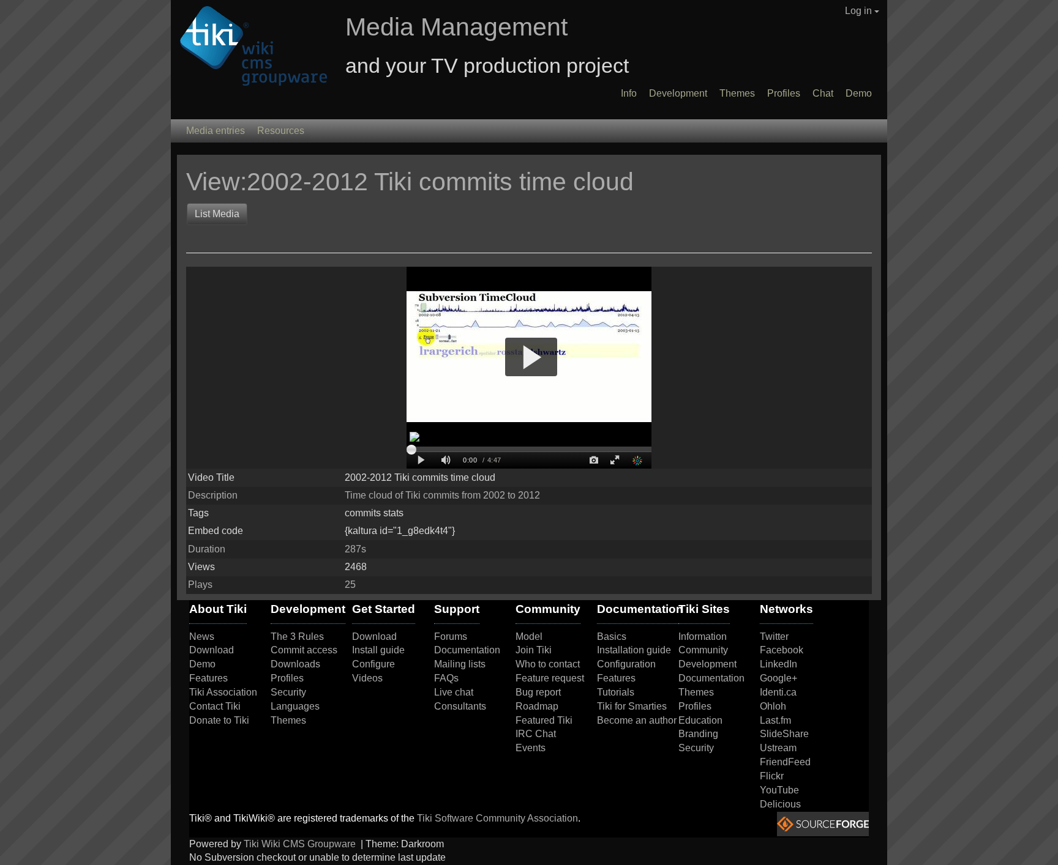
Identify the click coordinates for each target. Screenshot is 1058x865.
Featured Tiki (544, 720)
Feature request (550, 678)
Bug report (538, 692)
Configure (373, 664)
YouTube (779, 790)
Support (456, 609)
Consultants (460, 706)
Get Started (383, 609)
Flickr (772, 776)
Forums (450, 636)
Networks (786, 609)
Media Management (456, 27)
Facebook (781, 650)
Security (288, 692)
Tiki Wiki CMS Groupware (301, 844)
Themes (737, 93)
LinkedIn (778, 664)
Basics (611, 636)
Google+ (778, 678)
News (201, 636)
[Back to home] (249, 47)
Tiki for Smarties (632, 706)
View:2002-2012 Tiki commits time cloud (413, 182)
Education (700, 720)
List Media (217, 214)
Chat (822, 93)
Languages (295, 706)
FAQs (446, 678)
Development (678, 93)
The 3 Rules (297, 636)
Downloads (295, 664)
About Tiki (218, 609)
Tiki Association (223, 692)
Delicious (780, 804)
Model (529, 636)
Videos (367, 678)
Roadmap (537, 706)
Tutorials (615, 692)
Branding (698, 734)
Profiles (783, 93)
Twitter (774, 636)
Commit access (304, 650)
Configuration (626, 664)
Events (531, 748)
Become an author (637, 720)
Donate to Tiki (219, 720)
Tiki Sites (704, 609)
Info (629, 93)
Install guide (378, 650)
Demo (859, 93)
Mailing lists (460, 664)
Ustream (778, 748)
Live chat (453, 692)
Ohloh (773, 706)
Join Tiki (534, 650)
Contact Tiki (215, 706)
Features (208, 678)
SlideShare (784, 734)
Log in (859, 11)
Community (548, 609)
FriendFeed (785, 762)
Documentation (467, 650)
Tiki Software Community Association (497, 818)
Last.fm (775, 720)
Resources (280, 130)
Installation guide (634, 650)
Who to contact (548, 664)
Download (211, 650)
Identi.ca (778, 692)
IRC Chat (536, 734)
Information (702, 636)
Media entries (215, 130)
